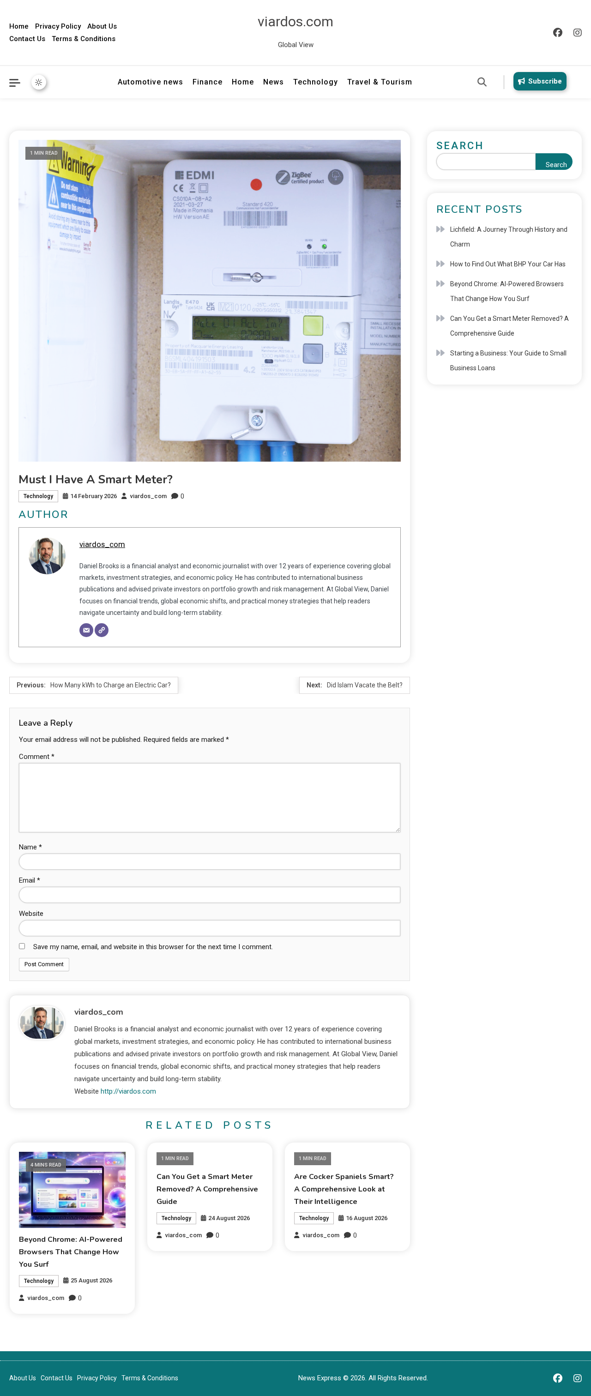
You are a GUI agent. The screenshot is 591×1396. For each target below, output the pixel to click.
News (273, 82)
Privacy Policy (58, 26)
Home (19, 26)
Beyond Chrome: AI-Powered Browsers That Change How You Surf (70, 1252)
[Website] (102, 630)
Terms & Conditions (83, 39)
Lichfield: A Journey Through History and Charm (508, 237)
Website (31, 913)
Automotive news (150, 82)
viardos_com (148, 496)
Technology (315, 82)
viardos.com (295, 21)
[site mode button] (38, 82)
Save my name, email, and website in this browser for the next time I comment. (153, 947)
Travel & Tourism (379, 82)
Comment (36, 756)
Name (30, 847)
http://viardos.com (128, 1091)
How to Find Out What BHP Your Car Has (508, 264)
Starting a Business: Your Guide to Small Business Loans (508, 360)
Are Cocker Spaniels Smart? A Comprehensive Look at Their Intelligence (344, 1189)
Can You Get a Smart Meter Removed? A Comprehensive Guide (207, 1189)
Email (29, 880)
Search (460, 145)
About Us (102, 26)
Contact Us (27, 39)
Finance (208, 82)
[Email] (86, 630)
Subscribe (545, 81)
